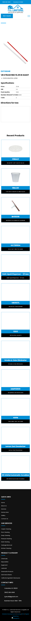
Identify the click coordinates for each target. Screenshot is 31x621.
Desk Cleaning (5, 542)
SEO (23, 614)
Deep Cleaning (5, 535)
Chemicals (4, 558)
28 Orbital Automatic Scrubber (15, 475)
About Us (4, 506)
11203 (15, 331)
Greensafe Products (7, 571)
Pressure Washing (6, 538)
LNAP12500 (15, 389)
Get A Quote (7, 16)
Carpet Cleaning (6, 529)
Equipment (4, 565)
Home (3, 502)
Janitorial (4, 568)
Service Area (5, 512)
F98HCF (15, 159)
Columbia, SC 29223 (18, 2)
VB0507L (15, 303)
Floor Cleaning (5, 532)
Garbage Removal (6, 545)
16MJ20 (15, 188)
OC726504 (15, 245)
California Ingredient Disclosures (10, 578)
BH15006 (15, 216)
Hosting (19, 614)
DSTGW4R (5, 71)
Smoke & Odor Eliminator (15, 360)
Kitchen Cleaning (6, 548)
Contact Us (4, 519)
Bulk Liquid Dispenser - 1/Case (15, 274)
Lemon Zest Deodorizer (15, 446)
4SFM (15, 417)
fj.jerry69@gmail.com (11, 597)
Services (3, 509)
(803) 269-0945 (6, 2)
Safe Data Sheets (6, 575)
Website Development (8, 614)
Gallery (3, 515)
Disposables (4, 562)
